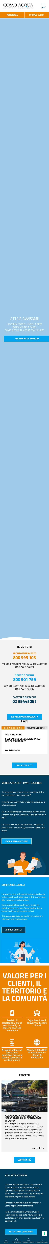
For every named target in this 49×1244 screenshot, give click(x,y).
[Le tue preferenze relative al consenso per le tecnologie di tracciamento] (44, 1233)
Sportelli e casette (28, 1242)
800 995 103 (24, 657)
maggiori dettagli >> (12, 750)
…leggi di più (38, 1148)
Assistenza (12, 14)
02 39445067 (24, 701)
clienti (6, 1242)
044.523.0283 (24, 667)
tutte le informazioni (21, 1231)
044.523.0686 (24, 689)
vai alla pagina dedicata (24, 716)
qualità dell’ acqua (42, 1242)
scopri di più (24, 1159)
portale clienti (36, 14)
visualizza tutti (24, 765)
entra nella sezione (16, 841)
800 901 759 (24, 679)
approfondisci (13, 929)
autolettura (17, 1242)
